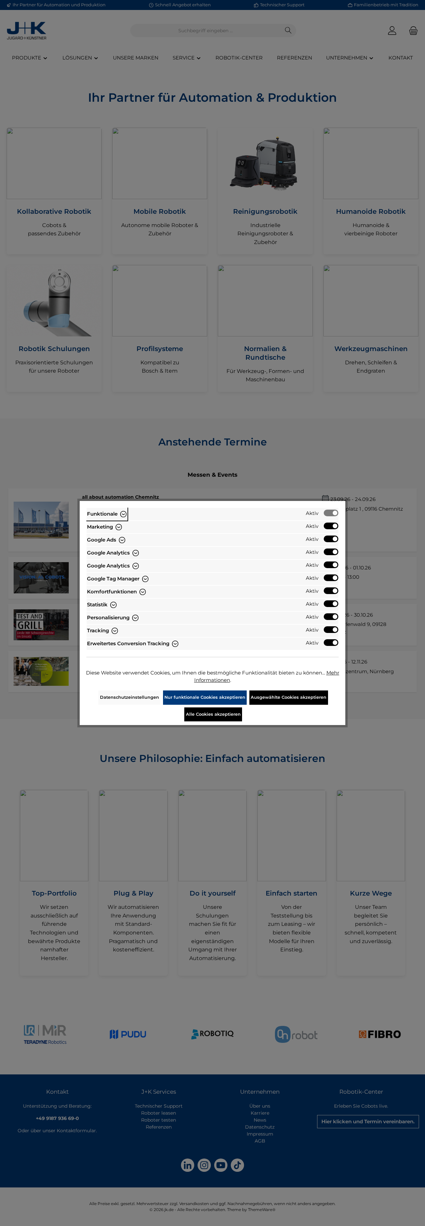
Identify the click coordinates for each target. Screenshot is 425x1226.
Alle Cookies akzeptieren (213, 714)
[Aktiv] (331, 513)
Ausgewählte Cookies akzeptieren (288, 697)
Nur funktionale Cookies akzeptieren (204, 697)
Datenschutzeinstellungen (129, 697)
